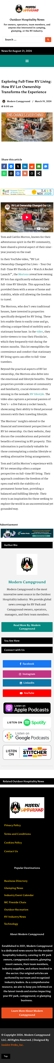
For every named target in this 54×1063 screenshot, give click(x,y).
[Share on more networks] (39, 173)
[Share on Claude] (25, 173)
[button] (27, 61)
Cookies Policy (13, 842)
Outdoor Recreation (16, 909)
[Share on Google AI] (18, 173)
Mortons (23, 274)
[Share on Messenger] (11, 166)
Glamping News (13, 888)
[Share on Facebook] (4, 166)
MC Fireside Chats (15, 902)
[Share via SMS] (45, 166)
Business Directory (15, 880)
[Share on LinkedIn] (25, 166)
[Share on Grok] (32, 173)
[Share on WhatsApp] (4, 173)
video (39, 332)
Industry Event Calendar (19, 895)
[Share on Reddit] (32, 166)
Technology (11, 923)
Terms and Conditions (17, 833)
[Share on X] (18, 166)
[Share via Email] (39, 166)
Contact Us (11, 851)
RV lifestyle (37, 394)
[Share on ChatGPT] (11, 173)
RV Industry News (15, 916)
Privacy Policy (12, 825)
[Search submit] (48, 39)
